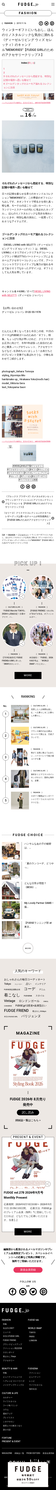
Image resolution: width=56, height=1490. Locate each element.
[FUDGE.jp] (28, 4)
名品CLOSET (8, 1328)
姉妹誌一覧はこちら (27, 1120)
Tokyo (7, 984)
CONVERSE (8, 1006)
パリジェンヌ (31, 1016)
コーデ (29, 989)
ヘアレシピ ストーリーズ (13, 1381)
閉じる (31, 63)
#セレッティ (14, 476)
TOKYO (32, 1332)
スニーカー (18, 984)
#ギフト (33, 469)
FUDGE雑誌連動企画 (12, 989)
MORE (28, 1232)
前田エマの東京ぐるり (12, 1425)
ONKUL (45, 1001)
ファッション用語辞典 (12, 1348)
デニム (42, 989)
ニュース (7, 1332)
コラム (6, 1409)
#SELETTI (25, 466)
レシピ (32, 1381)
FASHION (11, 535)
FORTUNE (7, 1438)
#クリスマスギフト (15, 472)
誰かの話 (7, 1429)
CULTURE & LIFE (10, 1393)
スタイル (40, 995)
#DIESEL (16, 466)
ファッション (35, 1372)
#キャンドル (43, 469)
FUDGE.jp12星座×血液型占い (30, 1006)
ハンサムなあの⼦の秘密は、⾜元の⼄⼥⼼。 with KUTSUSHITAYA (26, 103)
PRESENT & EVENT (11, 1441)
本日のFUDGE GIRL (11, 1017)
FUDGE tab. (33, 1320)
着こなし (12, 995)
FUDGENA (28, 995)
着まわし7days (9, 1356)
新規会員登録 (28, 1270)
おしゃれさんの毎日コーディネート (24, 979)
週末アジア (8, 1413)
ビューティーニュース (12, 1377)
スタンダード (8, 1352)
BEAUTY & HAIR (9, 1368)
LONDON (33, 1340)
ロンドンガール (29, 1001)
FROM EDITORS (33, 1453)
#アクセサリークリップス (18, 469)
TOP (3, 535)
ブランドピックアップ (12, 1344)
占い (28, 984)
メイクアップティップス (13, 1385)
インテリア (40, 984)
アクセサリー (23, 535)
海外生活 (33, 1389)
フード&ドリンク (10, 1405)
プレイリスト (8, 1417)
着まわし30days (39, 1011)
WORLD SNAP (35, 1328)
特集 (5, 1324)
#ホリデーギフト (39, 476)
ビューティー (35, 1377)
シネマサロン (8, 1421)
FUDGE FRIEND (16, 1010)
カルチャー (8, 1397)
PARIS (32, 1336)
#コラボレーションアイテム (36, 472)
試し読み (28, 1112)
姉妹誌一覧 (19, 1453)
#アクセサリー (36, 466)
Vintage (9, 1001)
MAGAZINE (7, 1453)
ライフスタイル (9, 1401)
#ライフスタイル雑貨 (28, 479)
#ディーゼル (26, 476)
